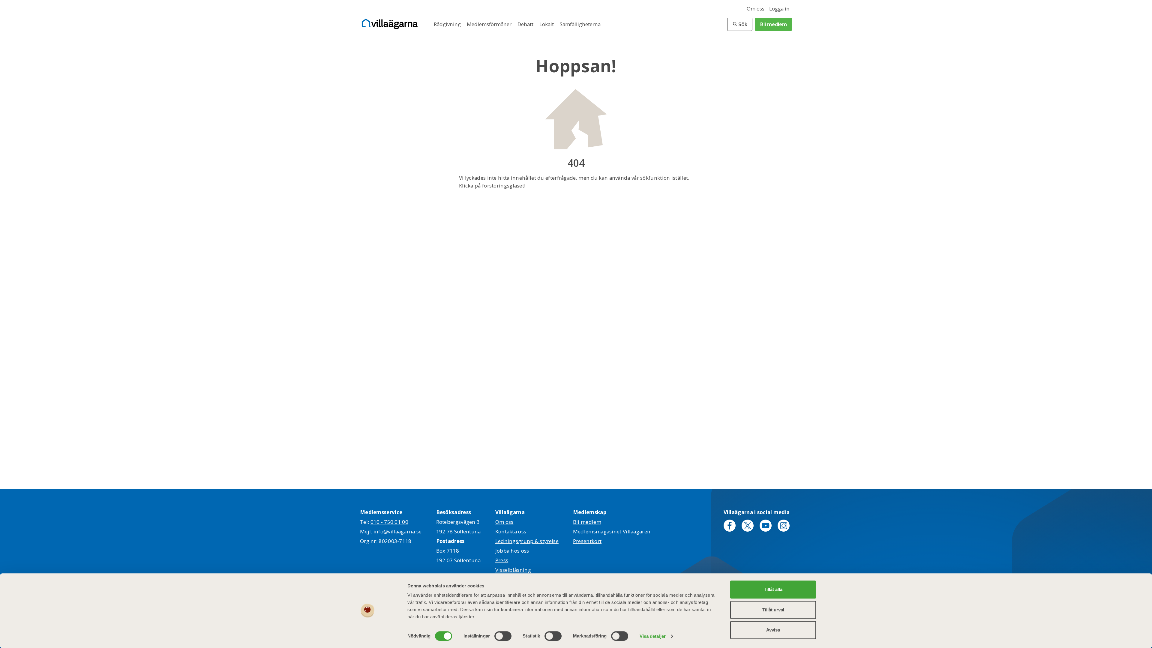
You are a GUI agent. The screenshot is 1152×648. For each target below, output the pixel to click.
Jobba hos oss (512, 550)
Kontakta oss (510, 531)
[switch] (503, 636)
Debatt (526, 24)
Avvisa (773, 629)
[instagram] (783, 526)
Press (501, 560)
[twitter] (747, 526)
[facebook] (729, 526)
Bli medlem (773, 24)
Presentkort (587, 541)
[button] (739, 24)
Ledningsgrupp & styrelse (527, 541)
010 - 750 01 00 (389, 521)
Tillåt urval (773, 609)
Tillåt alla (773, 589)
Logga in (779, 8)
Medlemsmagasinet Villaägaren (611, 531)
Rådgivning (448, 24)
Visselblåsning (513, 569)
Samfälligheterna (580, 24)
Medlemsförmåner (490, 24)
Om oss (755, 8)
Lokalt (547, 24)
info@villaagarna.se (398, 531)
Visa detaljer (653, 636)
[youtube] (765, 526)
